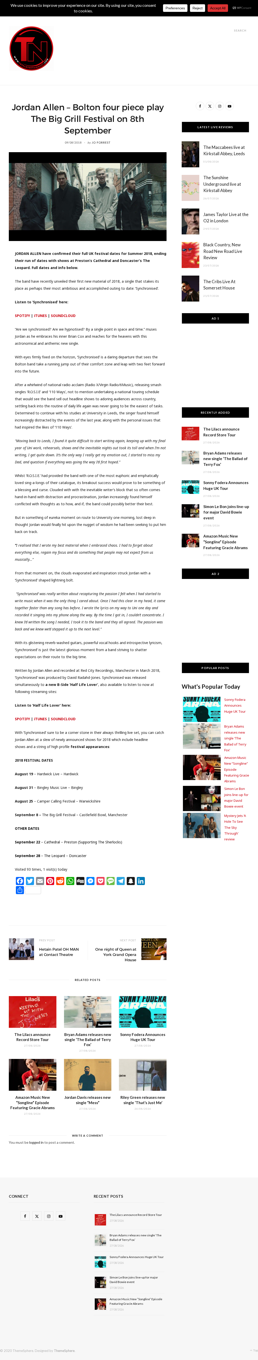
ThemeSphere (64, 1351)
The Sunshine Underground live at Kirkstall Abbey (222, 184)
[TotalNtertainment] (31, 48)
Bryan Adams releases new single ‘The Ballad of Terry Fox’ (87, 1039)
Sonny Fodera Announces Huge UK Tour (235, 705)
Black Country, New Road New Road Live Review (222, 251)
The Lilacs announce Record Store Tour (136, 1215)
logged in (36, 1142)
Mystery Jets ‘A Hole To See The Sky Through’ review (235, 827)
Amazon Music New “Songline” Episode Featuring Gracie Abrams (32, 1102)
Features (112, 18)
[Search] (229, 30)
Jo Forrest (101, 142)
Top (255, 1350)
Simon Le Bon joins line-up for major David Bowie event (226, 512)
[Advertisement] (157, 37)
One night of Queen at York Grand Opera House (115, 954)
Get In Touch (142, 18)
